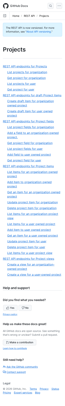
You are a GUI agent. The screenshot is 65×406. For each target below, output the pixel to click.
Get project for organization (26, 78)
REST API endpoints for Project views (30, 259)
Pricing (7, 392)
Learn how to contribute (15, 348)
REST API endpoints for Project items (30, 166)
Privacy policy (10, 314)
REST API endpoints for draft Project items (32, 95)
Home (15, 15)
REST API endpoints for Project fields (30, 121)
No (27, 307)
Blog (37, 392)
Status (55, 388)
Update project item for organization (32, 202)
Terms (33, 388)
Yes (12, 307)
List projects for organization (27, 72)
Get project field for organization (30, 143)
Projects (44, 15)
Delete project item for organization (32, 208)
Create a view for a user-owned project (34, 274)
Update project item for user (26, 241)
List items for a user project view (29, 253)
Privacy (44, 388)
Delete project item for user (26, 247)
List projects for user (21, 84)
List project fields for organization (30, 127)
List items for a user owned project (31, 224)
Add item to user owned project (29, 230)
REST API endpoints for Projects (26, 66)
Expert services (23, 392)
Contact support (16, 371)
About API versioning (38, 31)
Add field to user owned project (29, 154)
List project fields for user (25, 149)
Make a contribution (21, 342)
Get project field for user (24, 160)
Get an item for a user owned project (32, 235)
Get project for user (20, 89)
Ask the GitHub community (22, 366)
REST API (29, 15)
